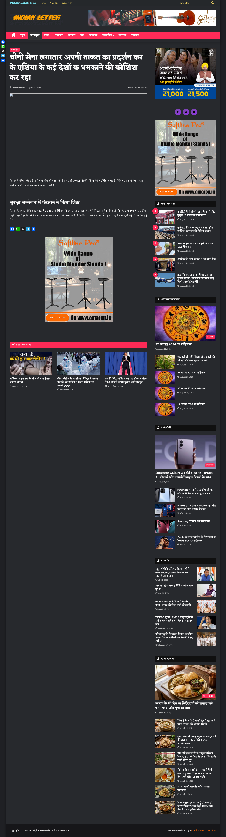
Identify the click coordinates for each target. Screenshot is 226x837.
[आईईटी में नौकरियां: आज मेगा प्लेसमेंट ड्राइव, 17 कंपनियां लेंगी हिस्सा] (165, 217)
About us (54, 3)
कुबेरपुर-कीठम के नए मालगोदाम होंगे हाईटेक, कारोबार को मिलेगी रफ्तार (195, 230)
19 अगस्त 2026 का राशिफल (191, 404)
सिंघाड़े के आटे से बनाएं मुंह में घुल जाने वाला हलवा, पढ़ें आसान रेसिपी (196, 723)
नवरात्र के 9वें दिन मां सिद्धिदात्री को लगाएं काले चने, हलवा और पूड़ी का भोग (184, 706)
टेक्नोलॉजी (93, 35)
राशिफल (135, 35)
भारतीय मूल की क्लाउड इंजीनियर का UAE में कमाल (195, 245)
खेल (82, 35)
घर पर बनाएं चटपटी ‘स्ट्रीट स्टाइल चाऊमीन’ (193, 789)
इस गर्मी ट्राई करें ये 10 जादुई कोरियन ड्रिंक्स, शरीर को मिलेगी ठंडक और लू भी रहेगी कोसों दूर (196, 756)
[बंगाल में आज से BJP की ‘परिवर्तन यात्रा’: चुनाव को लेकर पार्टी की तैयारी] (206, 606)
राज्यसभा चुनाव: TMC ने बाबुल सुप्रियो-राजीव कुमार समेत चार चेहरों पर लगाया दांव (174, 620)
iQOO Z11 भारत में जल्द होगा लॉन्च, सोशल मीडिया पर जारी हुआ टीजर (195, 492)
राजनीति (59, 35)
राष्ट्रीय (22, 35)
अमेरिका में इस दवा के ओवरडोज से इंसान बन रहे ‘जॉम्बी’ (30, 380)
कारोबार (71, 35)
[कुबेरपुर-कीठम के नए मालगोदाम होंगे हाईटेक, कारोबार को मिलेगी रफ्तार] (165, 232)
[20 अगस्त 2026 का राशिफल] (165, 393)
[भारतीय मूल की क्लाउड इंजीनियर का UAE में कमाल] (165, 248)
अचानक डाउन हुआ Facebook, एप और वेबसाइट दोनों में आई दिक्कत (196, 507)
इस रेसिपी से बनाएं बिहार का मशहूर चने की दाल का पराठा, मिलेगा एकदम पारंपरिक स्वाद (196, 740)
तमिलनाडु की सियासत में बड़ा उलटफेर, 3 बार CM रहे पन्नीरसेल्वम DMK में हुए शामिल (174, 637)
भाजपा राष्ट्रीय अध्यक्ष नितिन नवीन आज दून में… (174, 588)
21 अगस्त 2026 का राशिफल (191, 373)
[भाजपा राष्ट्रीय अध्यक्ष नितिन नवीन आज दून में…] (206, 590)
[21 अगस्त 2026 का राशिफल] (165, 377)
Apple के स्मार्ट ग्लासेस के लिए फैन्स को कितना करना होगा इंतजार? (196, 539)
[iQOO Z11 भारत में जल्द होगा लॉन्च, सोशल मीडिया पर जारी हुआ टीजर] (165, 495)
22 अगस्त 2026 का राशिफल (173, 344)
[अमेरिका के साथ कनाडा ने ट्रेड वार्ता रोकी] (165, 264)
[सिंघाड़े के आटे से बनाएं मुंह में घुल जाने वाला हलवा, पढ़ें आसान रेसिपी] (165, 725)
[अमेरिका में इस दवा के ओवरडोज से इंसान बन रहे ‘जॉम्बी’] (31, 363)
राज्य (46, 35)
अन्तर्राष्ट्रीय (34, 35)
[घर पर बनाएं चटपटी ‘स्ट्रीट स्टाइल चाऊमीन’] (165, 791)
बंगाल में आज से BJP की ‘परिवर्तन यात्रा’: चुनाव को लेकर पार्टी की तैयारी (173, 603)
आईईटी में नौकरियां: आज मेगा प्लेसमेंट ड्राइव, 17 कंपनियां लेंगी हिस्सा (196, 214)
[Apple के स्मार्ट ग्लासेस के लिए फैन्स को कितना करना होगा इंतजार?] (165, 542)
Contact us (67, 3)
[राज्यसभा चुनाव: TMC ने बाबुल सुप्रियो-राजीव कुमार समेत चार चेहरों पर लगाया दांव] (206, 622)
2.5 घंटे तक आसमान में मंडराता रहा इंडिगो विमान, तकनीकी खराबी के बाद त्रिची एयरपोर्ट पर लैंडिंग (195, 278)
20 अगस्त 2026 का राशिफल (191, 388)
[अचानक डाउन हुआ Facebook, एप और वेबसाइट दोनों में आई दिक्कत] (165, 510)
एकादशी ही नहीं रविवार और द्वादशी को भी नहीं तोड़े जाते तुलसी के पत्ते (196, 359)
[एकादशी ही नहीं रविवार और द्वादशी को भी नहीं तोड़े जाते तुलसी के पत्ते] (165, 362)
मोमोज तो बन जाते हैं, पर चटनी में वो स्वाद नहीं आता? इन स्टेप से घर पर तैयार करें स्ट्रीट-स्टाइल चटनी (195, 773)
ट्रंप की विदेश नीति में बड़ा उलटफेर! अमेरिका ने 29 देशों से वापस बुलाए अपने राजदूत (126, 380)
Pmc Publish (18, 88)
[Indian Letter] (36, 18)
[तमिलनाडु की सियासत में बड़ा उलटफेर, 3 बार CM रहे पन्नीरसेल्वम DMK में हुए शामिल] (206, 639)
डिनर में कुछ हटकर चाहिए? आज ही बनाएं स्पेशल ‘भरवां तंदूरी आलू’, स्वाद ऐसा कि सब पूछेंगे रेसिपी (195, 806)
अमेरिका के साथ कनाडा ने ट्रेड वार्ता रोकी (196, 259)
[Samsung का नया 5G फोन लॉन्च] (165, 526)
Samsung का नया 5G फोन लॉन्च (193, 521)
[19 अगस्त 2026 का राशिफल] (165, 409)
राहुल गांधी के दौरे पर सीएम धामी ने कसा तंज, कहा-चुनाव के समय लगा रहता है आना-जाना (172, 572)
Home (43, 3)
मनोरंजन (122, 35)
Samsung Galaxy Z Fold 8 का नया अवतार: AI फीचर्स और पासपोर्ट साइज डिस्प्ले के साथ (184, 475)
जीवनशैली (107, 35)
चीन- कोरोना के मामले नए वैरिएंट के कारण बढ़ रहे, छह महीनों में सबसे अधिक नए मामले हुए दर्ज (77, 382)
